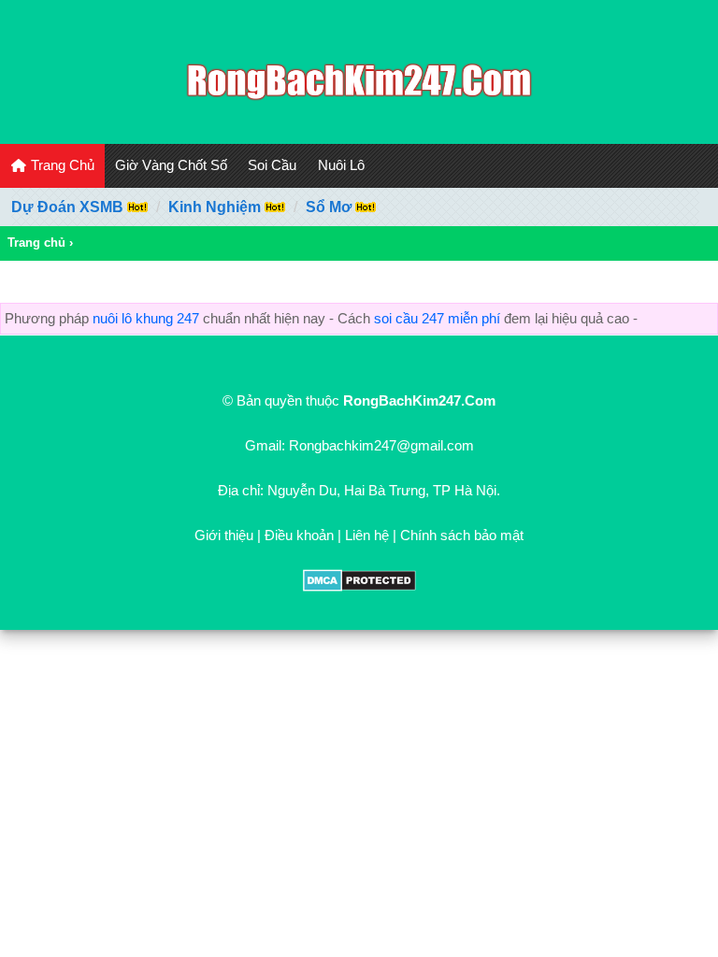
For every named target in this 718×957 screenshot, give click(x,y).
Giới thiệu (223, 535)
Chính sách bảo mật (462, 535)
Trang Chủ (60, 165)
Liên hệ (367, 535)
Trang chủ (36, 243)
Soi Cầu (272, 165)
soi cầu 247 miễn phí (437, 318)
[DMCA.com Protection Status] (359, 586)
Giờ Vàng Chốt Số (171, 165)
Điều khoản (299, 535)
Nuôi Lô (341, 165)
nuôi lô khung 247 (146, 318)
